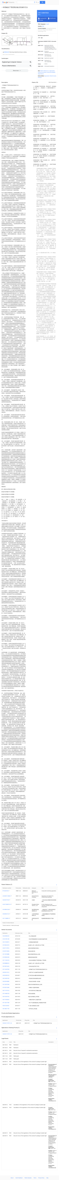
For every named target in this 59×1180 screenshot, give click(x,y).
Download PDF (43, 18)
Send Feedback (19, 1177)
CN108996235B (6, 957)
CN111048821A (6, 918)
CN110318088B (6, 954)
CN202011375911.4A (7, 1023)
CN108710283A (6, 951)
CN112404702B (6, 969)
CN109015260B (6, 987)
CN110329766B (6, 984)
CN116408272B (6, 993)
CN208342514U (6, 913)
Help (47, 1177)
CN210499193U (6, 978)
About (12, 1177)
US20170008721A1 (7, 904)
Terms (35, 1177)
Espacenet (46, 75)
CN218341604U (6, 966)
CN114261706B (6, 1002)
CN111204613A (6, 960)
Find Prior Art (53, 18)
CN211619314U (6, 990)
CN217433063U (6, 999)
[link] (15, 52)
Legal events (52, 70)
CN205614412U (6, 972)
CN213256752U (6, 996)
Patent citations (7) (44, 70)
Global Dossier (53, 75)
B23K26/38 (6, 52)
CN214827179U (6, 1008)
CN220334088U (6, 981)
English (47, 24)
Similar (41, 20)
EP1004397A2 (6, 890)
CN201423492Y (6, 1005)
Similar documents (42, 72)
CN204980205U (6, 936)
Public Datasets (28, 1177)
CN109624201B (6, 945)
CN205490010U (6, 975)
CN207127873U (6, 948)
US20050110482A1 (7, 896)
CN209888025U (6, 963)
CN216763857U (6, 942)
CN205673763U (6, 900)
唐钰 (43, 26)
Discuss (40, 77)
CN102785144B (6, 939)
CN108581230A (6, 909)
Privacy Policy (41, 1177)
